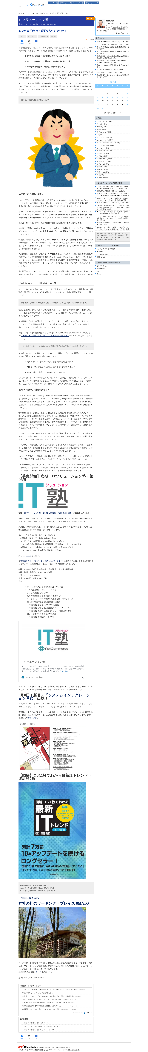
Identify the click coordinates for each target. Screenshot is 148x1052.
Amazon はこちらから (30, 898)
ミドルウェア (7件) (103, 164)
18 (107, 101)
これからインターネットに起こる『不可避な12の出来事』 (45, 336)
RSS (90, 18)
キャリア (22, 36)
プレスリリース (102, 266)
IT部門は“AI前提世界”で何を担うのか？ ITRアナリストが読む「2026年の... (49, 999)
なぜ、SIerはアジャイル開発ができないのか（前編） (113, 44)
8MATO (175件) (101, 127)
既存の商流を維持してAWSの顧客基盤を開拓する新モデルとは (49, 1006)
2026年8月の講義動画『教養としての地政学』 (111, 191)
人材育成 (53, 36)
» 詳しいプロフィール (122, 33)
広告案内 (36, 1050)
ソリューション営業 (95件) (105, 145)
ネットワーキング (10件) (104, 151)
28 (122, 105)
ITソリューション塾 (39, 13)
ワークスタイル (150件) (104, 121)
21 (122, 101)
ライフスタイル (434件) (104, 132)
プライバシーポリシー (104, 254)
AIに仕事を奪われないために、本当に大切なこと (40, 993)
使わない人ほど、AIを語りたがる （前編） (110, 72)
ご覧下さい (32, 718)
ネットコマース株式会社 (113, 23)
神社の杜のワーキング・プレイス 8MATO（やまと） (42, 561)
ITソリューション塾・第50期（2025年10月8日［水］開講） (48, 513)
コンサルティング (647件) (105, 140)
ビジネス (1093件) (102, 156)
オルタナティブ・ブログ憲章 (106, 249)
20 (117, 101)
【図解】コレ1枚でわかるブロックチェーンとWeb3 (38, 1030)
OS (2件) (99, 135)
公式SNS (30, 1050)
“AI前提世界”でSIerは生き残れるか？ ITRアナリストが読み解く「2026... (48, 1002)
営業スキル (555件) (103, 172)
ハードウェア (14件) (103, 153)
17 (102, 101)
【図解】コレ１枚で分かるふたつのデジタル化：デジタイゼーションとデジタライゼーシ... (53, 989)
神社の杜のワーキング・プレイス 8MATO (53, 903)
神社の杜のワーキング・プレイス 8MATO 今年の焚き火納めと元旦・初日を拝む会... (51, 996)
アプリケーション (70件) (104, 137)
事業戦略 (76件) (102, 167)
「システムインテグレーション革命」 (54, 696)
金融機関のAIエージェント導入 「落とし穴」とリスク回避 (49, 1009)
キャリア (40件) (102, 124)
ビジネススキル (43, 36)
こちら (28, 556)
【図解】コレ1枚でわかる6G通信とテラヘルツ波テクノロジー (41, 1026)
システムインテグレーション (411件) (108, 143)
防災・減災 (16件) (102, 177)
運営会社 (70, 1050)
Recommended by (78, 1012)
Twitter (99, 274)
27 (117, 105)
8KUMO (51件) (101, 129)
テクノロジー (32, 36)
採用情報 (77, 1050)
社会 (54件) (100, 175)
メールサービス (102, 268)
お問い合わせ (101, 257)
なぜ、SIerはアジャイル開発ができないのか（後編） (113, 41)
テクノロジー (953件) (103, 148)
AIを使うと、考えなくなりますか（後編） (110, 69)
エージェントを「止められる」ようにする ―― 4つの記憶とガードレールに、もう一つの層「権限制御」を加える (113, 218)
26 (112, 105)
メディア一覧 (22, 1050)
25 (107, 105)
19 (112, 101)
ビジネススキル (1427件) (104, 159)
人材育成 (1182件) (102, 169)
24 (102, 105)
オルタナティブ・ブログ (25, 13)
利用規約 (100, 251)
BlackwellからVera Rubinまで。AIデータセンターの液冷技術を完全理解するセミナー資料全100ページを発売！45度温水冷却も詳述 (113, 207)
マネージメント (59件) (104, 161)
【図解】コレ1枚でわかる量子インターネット (36, 1023)
